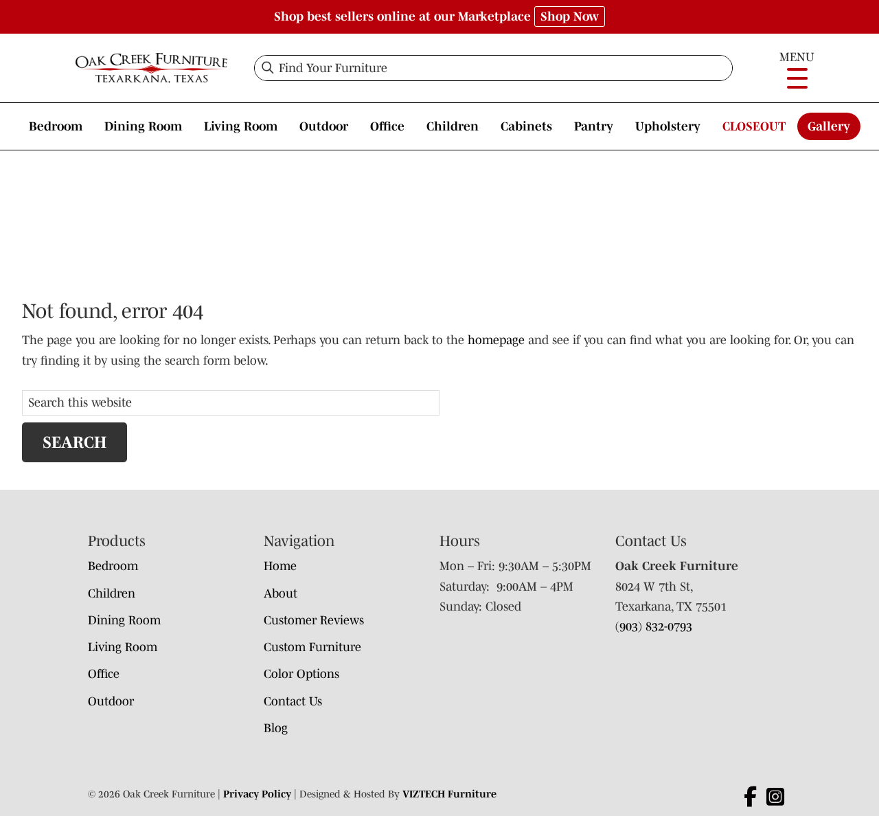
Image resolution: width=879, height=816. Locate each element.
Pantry (593, 126)
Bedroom (55, 126)
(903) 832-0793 (653, 626)
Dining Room (143, 126)
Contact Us (293, 701)
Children (452, 126)
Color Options (301, 674)
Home (280, 566)
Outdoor (323, 126)
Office (387, 126)
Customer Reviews (314, 620)
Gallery (829, 126)
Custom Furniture (312, 647)
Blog (276, 728)
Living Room (240, 126)
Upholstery (667, 126)
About (280, 593)
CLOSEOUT (754, 126)
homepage (496, 340)
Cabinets (526, 126)
